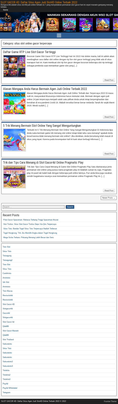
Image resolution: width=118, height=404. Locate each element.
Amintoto (6, 278)
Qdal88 (6, 326)
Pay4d (5, 384)
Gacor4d (6, 313)
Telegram (6, 392)
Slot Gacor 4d (8, 322)
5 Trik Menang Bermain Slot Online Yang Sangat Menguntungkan (42, 125)
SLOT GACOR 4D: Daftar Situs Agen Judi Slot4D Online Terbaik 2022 (39, 2)
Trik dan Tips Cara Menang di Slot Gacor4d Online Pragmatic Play (43, 162)
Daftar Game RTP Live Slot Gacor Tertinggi (29, 52)
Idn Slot (6, 282)
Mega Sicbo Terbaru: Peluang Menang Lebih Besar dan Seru (28, 237)
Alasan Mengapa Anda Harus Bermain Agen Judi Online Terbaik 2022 (45, 89)
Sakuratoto (7, 344)
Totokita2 (6, 375)
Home (5, 10)
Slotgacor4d (8, 309)
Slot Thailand (8, 339)
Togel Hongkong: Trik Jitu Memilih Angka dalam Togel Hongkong (30, 233)
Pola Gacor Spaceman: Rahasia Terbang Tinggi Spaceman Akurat (30, 220)
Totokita (6, 370)
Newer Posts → (108, 198)
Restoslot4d (8, 295)
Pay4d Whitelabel (10, 388)
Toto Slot (6, 247)
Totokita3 (6, 379)
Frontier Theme (110, 401)
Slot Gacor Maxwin (11, 331)
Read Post (109, 80)
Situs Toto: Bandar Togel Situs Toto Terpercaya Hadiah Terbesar (30, 229)
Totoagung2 (7, 260)
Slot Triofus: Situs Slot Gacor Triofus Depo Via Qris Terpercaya (29, 224)
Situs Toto (7, 251)
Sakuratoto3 (8, 366)
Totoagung (7, 256)
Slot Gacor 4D (9, 304)
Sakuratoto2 (8, 361)
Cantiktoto (7, 273)
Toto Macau (8, 291)
